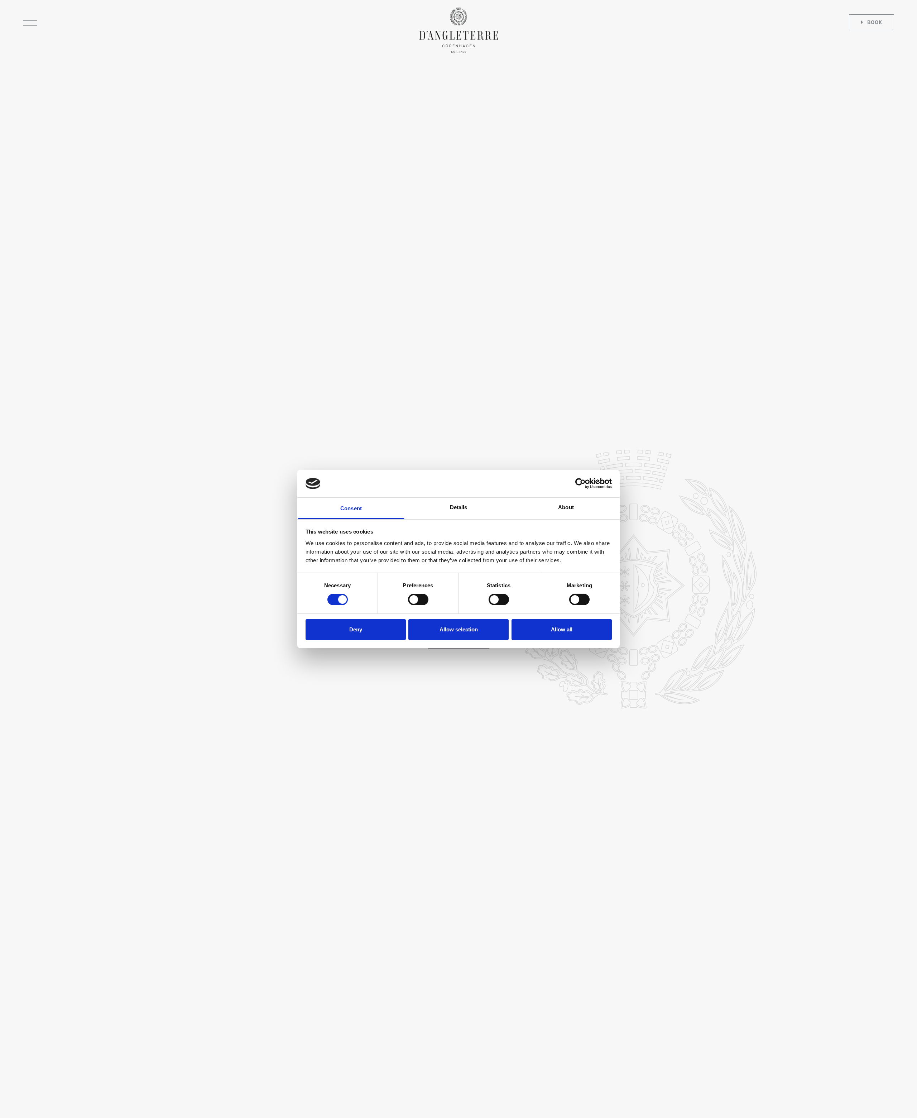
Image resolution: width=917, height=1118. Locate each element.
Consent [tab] (351, 508)
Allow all (561, 629)
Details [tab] (458, 507)
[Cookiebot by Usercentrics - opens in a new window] (580, 483)
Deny (355, 629)
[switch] (418, 599)
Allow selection (459, 629)
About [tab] (566, 507)
